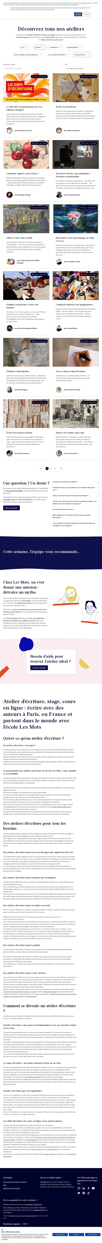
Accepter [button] (78, 14)
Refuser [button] (87, 14)
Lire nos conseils (39, 668)
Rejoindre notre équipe (11, 1188)
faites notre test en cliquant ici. (52, 39)
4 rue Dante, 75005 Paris (33, 1204)
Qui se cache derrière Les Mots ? (15, 1182)
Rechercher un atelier (9, 64)
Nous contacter (11, 508)
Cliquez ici (44, 1182)
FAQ (5, 1185)
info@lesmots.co (39, 1210)
